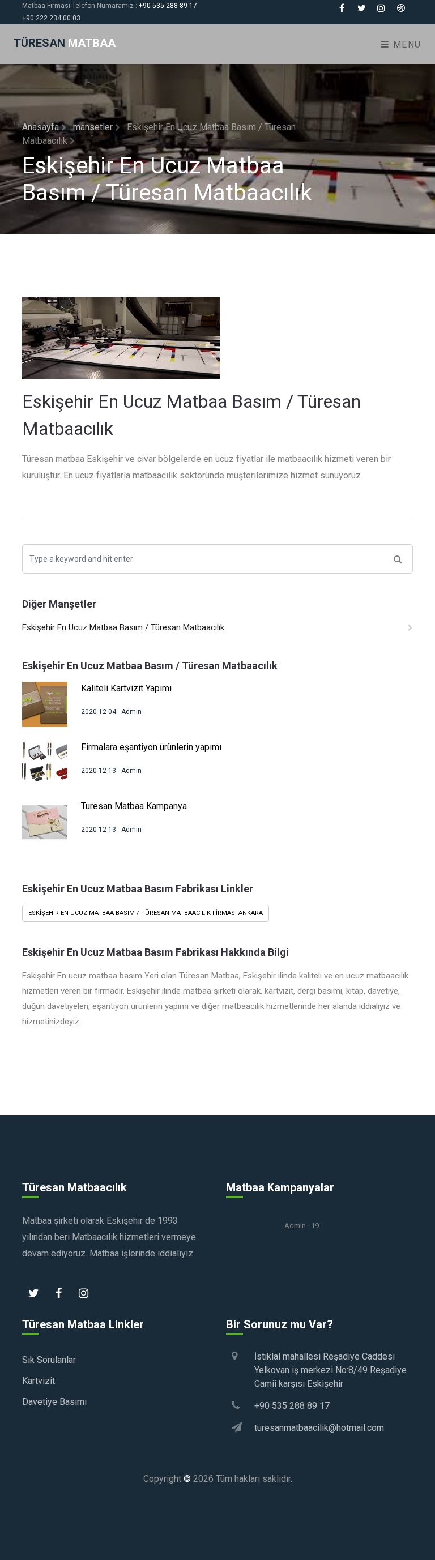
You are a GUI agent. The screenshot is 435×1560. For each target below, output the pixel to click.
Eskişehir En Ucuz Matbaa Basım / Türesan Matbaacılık (123, 627)
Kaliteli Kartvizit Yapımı (126, 688)
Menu (405, 44)
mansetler (94, 127)
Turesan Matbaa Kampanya (134, 806)
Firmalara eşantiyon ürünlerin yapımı (151, 747)
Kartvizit (38, 1380)
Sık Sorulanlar (49, 1359)
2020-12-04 (98, 712)
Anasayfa (41, 127)
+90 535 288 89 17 (168, 6)
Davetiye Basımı (54, 1401)
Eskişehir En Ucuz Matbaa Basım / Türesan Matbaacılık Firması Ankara (145, 913)
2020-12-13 (98, 771)
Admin (131, 712)
